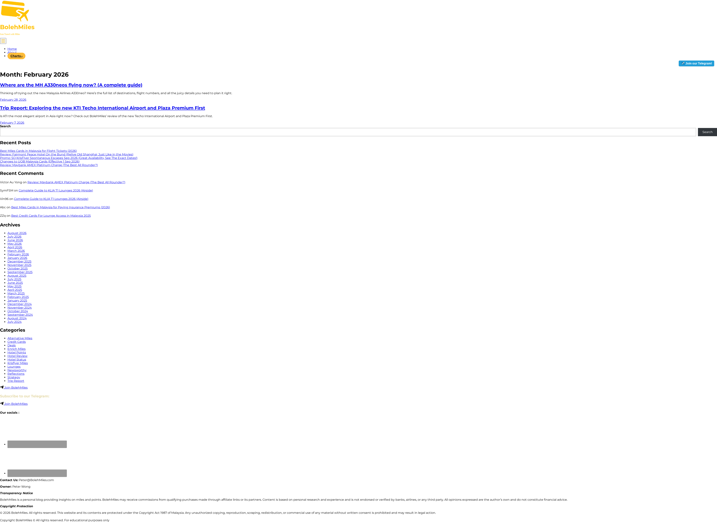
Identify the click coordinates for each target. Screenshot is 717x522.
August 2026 (17, 233)
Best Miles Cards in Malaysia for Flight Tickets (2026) (38, 151)
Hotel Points (16, 352)
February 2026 (18, 254)
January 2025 (17, 300)
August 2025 (16, 275)
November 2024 (19, 307)
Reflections (15, 374)
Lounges (14, 366)
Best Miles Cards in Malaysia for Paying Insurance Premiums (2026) (60, 207)
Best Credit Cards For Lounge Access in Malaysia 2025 (51, 215)
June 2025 (15, 283)
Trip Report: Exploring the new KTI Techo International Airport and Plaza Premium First (102, 108)
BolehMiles (17, 27)
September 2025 (19, 272)
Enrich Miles (16, 349)
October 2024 (17, 311)
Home (12, 49)
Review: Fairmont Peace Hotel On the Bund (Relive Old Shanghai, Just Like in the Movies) (66, 154)
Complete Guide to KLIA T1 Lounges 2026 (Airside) (56, 190)
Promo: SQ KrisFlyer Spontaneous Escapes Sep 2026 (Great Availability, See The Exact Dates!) (68, 158)
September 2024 (20, 314)
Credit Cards (16, 342)
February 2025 (18, 297)
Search (5, 126)
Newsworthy (17, 370)
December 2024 (19, 304)
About (12, 52)
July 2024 (14, 322)
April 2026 (14, 247)
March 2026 (16, 251)
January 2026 (17, 258)
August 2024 (17, 318)
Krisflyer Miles (17, 363)
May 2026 (14, 243)
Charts (15, 56)
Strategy (13, 377)
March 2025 (16, 293)
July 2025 (14, 279)
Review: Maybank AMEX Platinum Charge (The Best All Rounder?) (49, 165)
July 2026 (14, 236)
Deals (11, 345)
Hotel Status (16, 359)
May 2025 (14, 286)
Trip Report (15, 381)
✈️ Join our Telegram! (696, 63)
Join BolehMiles (16, 387)
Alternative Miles (19, 338)
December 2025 (19, 261)
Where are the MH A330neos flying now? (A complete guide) (71, 85)
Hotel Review (17, 356)
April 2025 (14, 290)
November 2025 (19, 265)
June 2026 (15, 240)
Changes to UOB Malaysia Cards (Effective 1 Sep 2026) (40, 161)
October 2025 (17, 268)
